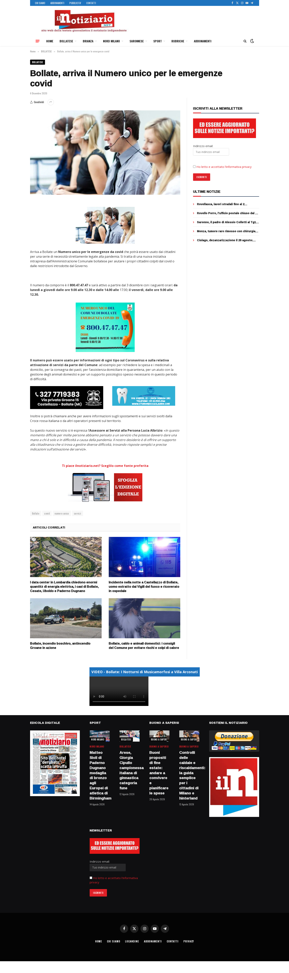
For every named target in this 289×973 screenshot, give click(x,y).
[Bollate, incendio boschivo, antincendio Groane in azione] (66, 618)
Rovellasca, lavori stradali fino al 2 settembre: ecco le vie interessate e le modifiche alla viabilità (224, 204)
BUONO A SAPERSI (159, 739)
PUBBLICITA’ (75, 3)
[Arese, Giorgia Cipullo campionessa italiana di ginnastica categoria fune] (130, 736)
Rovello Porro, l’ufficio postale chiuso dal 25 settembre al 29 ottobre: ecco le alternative (227, 213)
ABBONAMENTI (57, 3)
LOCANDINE (132, 941)
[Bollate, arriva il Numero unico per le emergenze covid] (105, 152)
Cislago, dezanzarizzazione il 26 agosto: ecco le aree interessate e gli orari (225, 240)
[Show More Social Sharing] (51, 102)
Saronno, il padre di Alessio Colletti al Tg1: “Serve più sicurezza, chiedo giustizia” (227, 222)
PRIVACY (188, 941)
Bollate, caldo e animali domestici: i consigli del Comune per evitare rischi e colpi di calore (144, 645)
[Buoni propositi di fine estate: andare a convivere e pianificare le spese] (159, 736)
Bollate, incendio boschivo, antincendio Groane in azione (60, 645)
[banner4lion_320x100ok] (66, 397)
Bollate (36, 513)
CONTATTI (91, 3)
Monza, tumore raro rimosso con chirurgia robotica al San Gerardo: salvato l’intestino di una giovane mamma (227, 231)
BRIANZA (88, 41)
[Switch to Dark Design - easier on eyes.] (251, 41)
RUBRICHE (177, 41)
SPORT (157, 41)
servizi (77, 513)
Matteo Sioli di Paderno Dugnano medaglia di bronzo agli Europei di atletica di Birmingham (100, 775)
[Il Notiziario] (84, 21)
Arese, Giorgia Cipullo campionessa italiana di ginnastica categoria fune (130, 770)
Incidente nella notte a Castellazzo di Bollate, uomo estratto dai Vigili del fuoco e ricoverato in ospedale (144, 586)
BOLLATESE (66, 41)
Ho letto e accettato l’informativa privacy (224, 167)
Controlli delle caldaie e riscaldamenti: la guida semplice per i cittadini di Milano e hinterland (189, 775)
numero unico (62, 513)
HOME (49, 41)
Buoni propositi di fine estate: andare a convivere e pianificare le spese (158, 773)
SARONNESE (137, 41)
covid (47, 513)
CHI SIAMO (40, 3)
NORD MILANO (111, 41)
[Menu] (38, 41)
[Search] (245, 41)
